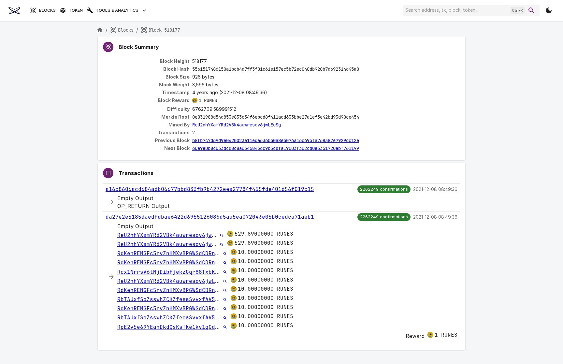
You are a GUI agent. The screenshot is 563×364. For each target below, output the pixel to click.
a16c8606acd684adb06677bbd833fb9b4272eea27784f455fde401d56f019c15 (210, 189)
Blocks (47, 10)
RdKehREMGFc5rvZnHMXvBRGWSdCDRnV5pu (172, 253)
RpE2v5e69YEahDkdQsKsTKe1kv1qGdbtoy (172, 327)
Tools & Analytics (117, 10)
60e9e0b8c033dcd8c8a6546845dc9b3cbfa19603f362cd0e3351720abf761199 (275, 148)
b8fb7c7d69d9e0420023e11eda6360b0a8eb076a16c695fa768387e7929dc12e (275, 140)
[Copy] (363, 69)
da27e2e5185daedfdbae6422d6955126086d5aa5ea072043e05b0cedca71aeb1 (210, 216)
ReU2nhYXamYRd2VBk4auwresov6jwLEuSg (236, 125)
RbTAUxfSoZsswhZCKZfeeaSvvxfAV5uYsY (172, 299)
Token (76, 10)
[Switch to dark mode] (548, 10)
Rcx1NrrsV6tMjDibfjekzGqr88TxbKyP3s (172, 272)
